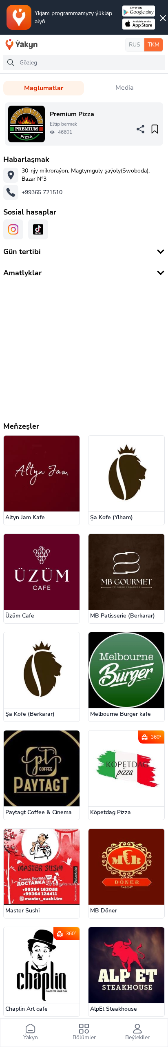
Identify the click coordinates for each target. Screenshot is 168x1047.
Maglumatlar (43, 88)
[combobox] (84, 62)
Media (124, 87)
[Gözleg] (10, 62)
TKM (153, 45)
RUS (134, 45)
